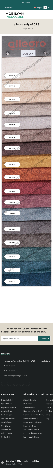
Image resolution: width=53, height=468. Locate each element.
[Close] (50, 2)
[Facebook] (3, 383)
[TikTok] (21, 383)
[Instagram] (9, 383)
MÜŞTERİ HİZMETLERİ (33, 394)
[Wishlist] (30, 14)
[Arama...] (42, 14)
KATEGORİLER (7, 394)
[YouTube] (27, 383)
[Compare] (36, 14)
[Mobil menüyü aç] (3, 14)
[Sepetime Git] (48, 14)
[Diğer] (15, 8)
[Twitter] (15, 383)
